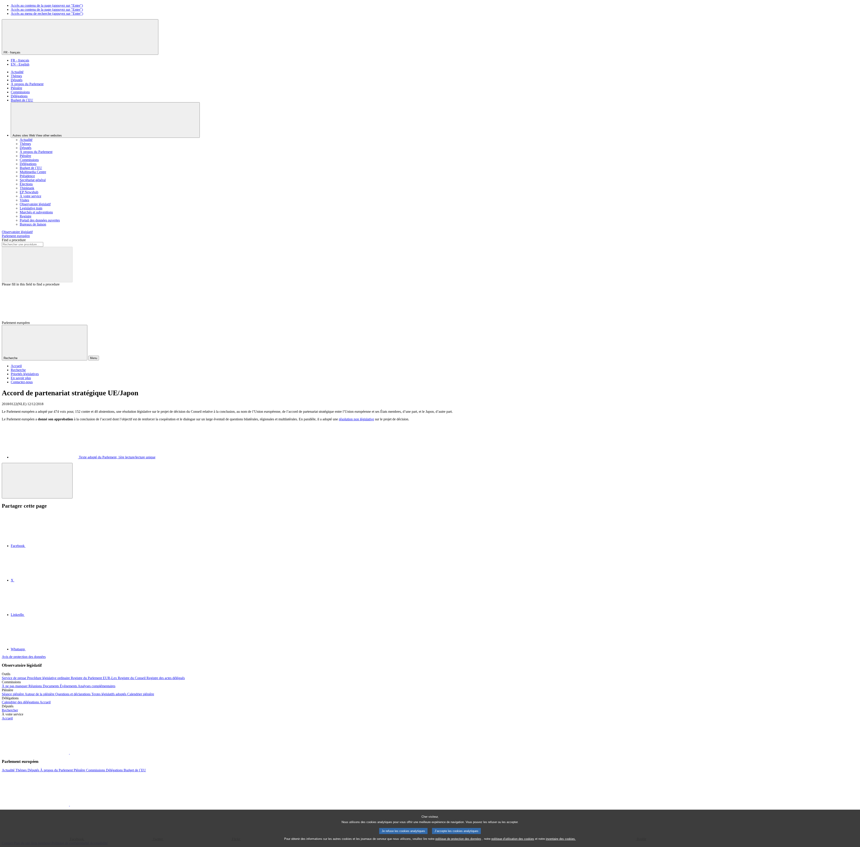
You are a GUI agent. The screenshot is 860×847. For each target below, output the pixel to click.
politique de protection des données (458, 839)
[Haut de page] (37, 480)
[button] (69, 753)
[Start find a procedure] (37, 264)
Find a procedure (14, 240)
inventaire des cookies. (561, 839)
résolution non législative (356, 419)
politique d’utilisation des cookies (512, 839)
